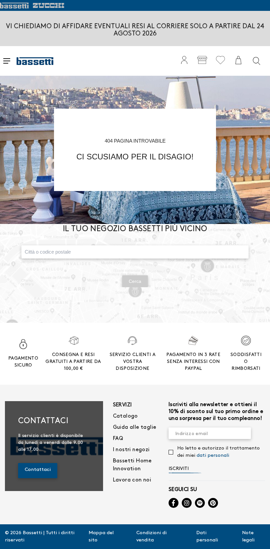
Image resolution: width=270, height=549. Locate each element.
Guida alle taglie (134, 427)
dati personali (213, 455)
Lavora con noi (132, 480)
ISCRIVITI (179, 468)
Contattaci (38, 469)
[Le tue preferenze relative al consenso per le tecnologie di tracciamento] (258, 537)
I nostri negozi (131, 449)
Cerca (135, 281)
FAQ (118, 438)
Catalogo (125, 416)
